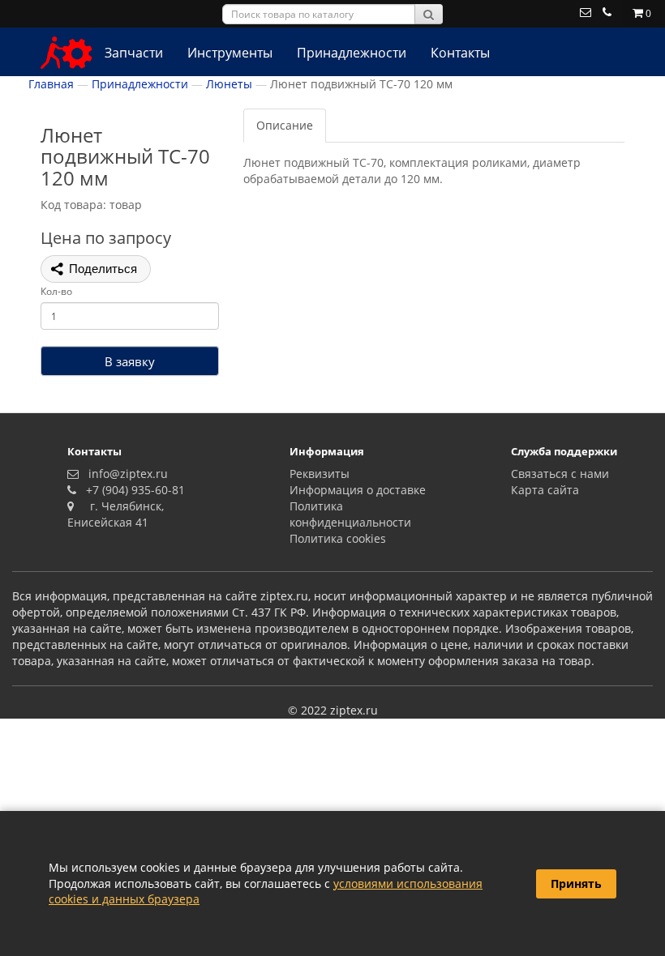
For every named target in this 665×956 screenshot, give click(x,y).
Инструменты (229, 53)
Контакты (460, 53)
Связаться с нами (560, 473)
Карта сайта (545, 489)
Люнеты (229, 84)
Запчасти (134, 53)
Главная (51, 84)
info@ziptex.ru (125, 473)
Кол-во (56, 291)
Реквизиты (320, 473)
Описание (284, 125)
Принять (576, 883)
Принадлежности (351, 53)
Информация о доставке (358, 489)
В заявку (130, 361)
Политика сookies (338, 538)
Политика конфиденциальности (350, 514)
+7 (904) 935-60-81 (132, 489)
